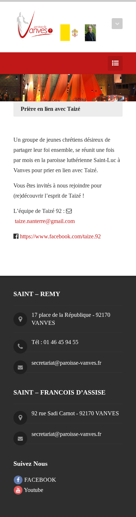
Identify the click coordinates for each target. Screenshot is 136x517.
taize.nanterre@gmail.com (45, 221)
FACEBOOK (39, 480)
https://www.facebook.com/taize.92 (60, 236)
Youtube (33, 490)
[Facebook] (17, 63)
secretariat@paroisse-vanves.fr (66, 363)
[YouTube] (28, 63)
